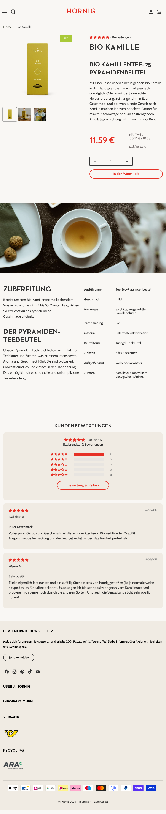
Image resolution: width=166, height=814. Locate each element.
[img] (18, 511)
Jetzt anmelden (19, 657)
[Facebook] (6, 671)
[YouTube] (37, 671)
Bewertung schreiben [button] (83, 485)
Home (7, 27)
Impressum (85, 801)
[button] (99, 37)
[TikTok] (30, 671)
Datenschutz (101, 801)
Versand (140, 146)
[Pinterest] (22, 671)
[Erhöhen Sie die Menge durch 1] (127, 161)
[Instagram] (14, 671)
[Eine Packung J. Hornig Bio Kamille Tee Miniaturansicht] (10, 114)
